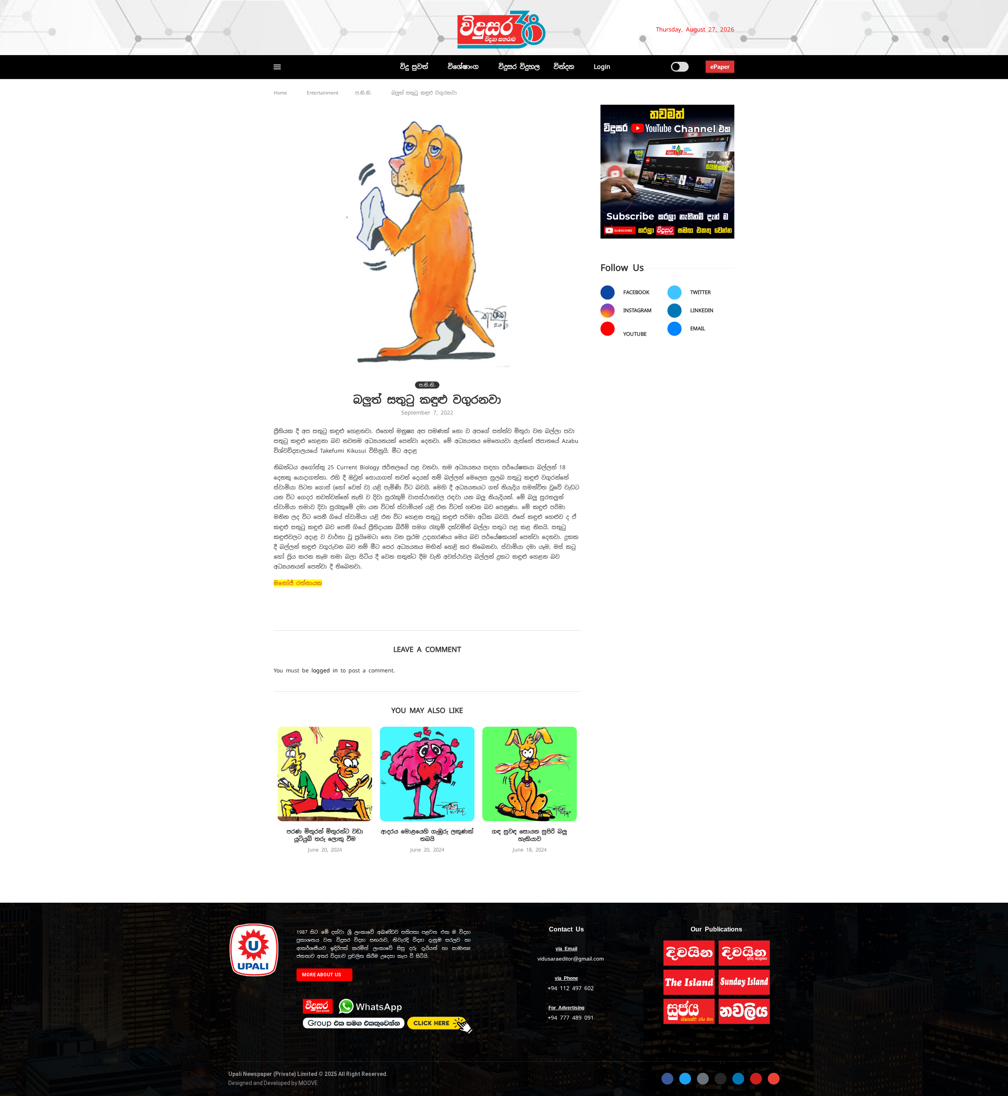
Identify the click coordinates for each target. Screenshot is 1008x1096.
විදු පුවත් (414, 67)
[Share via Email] (497, 619)
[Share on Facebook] (393, 619)
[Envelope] (774, 1079)
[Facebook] (277, 29)
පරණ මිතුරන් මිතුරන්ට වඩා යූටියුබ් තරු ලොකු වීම (325, 835)
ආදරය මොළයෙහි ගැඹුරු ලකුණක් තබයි (427, 835)
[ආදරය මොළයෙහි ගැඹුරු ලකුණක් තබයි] (427, 774)
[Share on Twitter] (411, 619)
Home (280, 93)
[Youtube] (756, 1079)
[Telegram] (348, 29)
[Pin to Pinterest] (428, 619)
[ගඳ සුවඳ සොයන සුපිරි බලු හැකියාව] (529, 774)
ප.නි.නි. (363, 93)
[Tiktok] (358, 29)
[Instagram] (303, 29)
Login (602, 67)
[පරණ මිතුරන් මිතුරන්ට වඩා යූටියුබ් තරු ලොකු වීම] (325, 774)
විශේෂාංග (463, 67)
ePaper (720, 66)
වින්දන (564, 67)
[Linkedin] (316, 29)
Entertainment (322, 93)
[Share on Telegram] (480, 619)
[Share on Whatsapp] (463, 619)
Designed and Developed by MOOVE (273, 1083)
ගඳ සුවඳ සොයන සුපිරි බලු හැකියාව (529, 835)
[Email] (335, 29)
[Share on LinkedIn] (445, 619)
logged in (324, 670)
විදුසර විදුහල (519, 67)
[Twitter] (290, 29)
